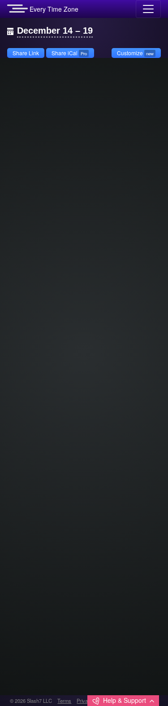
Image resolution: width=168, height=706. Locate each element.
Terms (64, 700)
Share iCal (69, 53)
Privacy (85, 700)
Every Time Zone (53, 8)
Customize (135, 53)
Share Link (26, 53)
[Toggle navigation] (148, 9)
